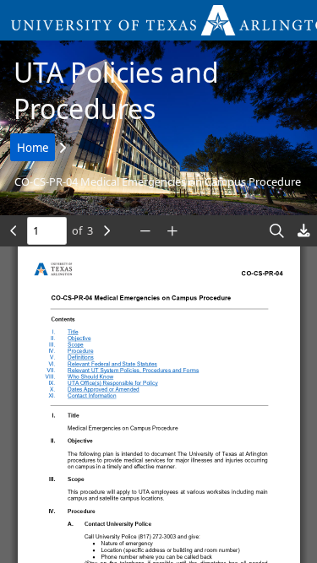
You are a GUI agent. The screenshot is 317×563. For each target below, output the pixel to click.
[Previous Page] (13, 230)
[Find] (276, 230)
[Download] (303, 230)
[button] (158, 20)
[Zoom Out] (145, 230)
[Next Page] (106, 230)
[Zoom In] (172, 230)
